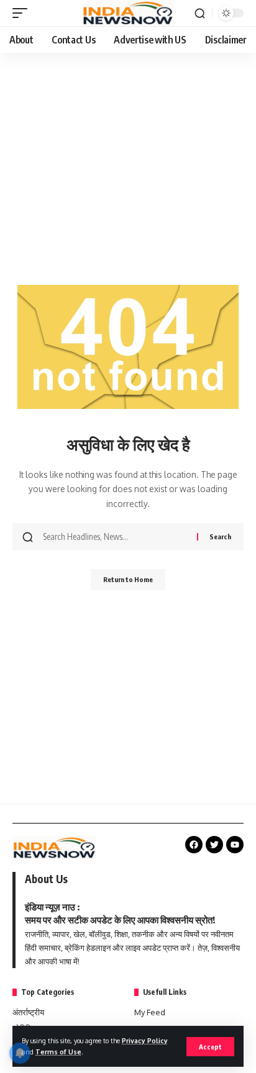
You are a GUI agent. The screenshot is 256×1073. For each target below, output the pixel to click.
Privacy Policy (145, 1040)
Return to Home (128, 579)
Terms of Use (58, 1052)
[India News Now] (128, 13)
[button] (210, 1046)
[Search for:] (115, 536)
